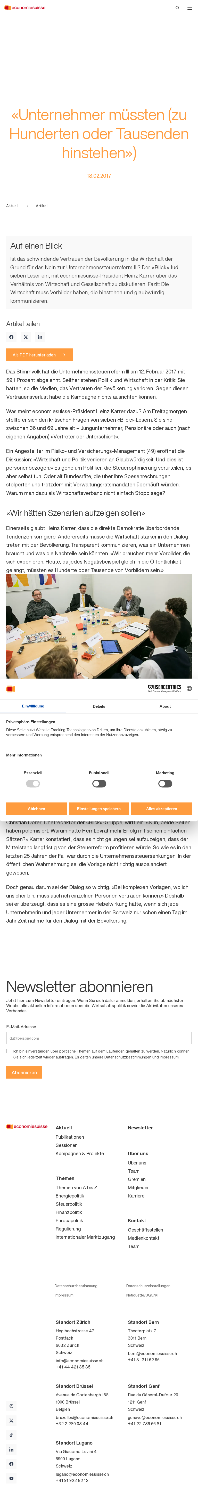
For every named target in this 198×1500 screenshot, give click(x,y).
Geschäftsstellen (145, 1229)
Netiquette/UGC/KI (142, 1295)
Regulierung (68, 1228)
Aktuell (12, 205)
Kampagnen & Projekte (80, 1153)
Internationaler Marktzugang (85, 1237)
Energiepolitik (70, 1195)
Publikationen (70, 1137)
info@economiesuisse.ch (79, 1361)
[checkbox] (8, 1051)
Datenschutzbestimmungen (127, 1057)
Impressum (169, 1057)
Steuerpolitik (69, 1204)
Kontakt (137, 1220)
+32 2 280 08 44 (72, 1424)
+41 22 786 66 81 (144, 1424)
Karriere (136, 1195)
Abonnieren (24, 1072)
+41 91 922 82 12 (72, 1480)
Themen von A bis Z (76, 1187)
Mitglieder (138, 1187)
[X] (26, 337)
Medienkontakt (143, 1238)
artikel (41, 205)
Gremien (137, 1179)
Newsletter (140, 1127)
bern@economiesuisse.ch (152, 1353)
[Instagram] (11, 1406)
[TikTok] (11, 1435)
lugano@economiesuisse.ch (82, 1474)
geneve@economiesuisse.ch (155, 1417)
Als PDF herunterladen (34, 355)
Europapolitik (69, 1220)
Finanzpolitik (69, 1212)
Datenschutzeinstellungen (148, 1286)
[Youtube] (11, 1478)
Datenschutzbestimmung (76, 1286)
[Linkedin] (40, 337)
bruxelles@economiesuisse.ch (84, 1417)
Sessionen (67, 1145)
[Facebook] (11, 337)
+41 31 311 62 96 (144, 1360)
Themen (65, 1178)
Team (133, 1171)
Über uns (138, 1153)
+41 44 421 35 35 (73, 1367)
